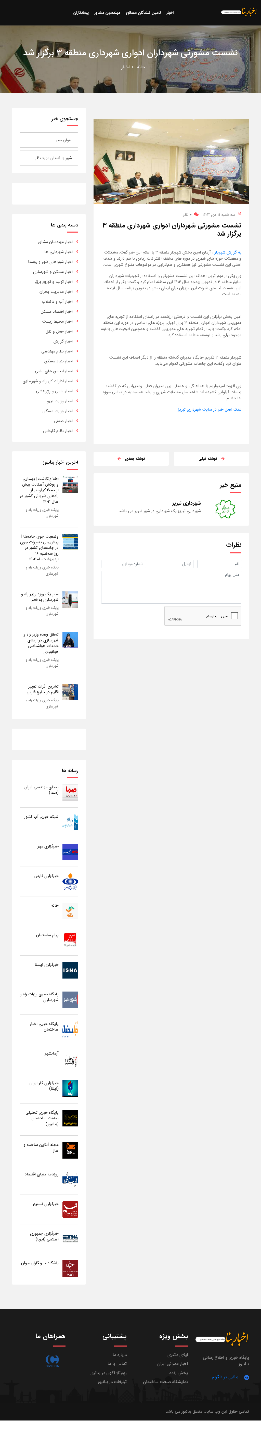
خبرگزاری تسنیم (46, 1204)
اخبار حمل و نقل (59, 331)
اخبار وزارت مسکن (58, 411)
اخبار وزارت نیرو (60, 401)
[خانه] (70, 911)
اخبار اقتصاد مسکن (57, 311)
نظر (187, 214)
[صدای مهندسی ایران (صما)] (70, 792)
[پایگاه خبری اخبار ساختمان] (70, 1029)
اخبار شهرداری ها (58, 252)
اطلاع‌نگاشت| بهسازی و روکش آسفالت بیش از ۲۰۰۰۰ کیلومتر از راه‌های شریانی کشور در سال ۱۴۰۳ (39, 490)
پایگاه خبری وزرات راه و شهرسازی (39, 997)
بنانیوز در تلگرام (225, 1377)
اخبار (125, 67)
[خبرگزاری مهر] (70, 851)
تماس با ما (117, 1363)
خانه (141, 67)
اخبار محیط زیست (57, 321)
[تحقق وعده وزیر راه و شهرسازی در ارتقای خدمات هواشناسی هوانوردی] (70, 640)
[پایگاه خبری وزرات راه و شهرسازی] (70, 999)
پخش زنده (178, 1372)
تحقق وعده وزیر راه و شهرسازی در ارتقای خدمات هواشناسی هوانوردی (41, 643)
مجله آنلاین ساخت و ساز (41, 1147)
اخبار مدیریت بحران (56, 291)
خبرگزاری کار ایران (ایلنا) (44, 1086)
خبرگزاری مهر (48, 846)
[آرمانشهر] (70, 1059)
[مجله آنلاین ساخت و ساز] (70, 1150)
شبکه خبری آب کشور (41, 817)
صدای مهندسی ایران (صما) (41, 790)
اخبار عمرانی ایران (172, 1363)
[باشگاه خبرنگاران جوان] (70, 1268)
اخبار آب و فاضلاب (57, 301)
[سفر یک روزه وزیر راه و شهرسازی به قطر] (70, 599)
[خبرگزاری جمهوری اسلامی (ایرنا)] (70, 1239)
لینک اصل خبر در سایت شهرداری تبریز (209, 409)
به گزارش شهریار (227, 252)
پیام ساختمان (47, 935)
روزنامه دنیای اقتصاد (42, 1174)
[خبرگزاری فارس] (70, 881)
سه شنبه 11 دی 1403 (218, 214)
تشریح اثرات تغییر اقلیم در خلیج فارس (43, 689)
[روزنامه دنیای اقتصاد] (70, 1179)
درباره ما (120, 1354)
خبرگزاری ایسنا (47, 964)
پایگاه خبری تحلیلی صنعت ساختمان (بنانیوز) (42, 1118)
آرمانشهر (52, 1053)
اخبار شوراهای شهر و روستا (50, 262)
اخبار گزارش (63, 341)
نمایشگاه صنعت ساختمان (165, 1381)
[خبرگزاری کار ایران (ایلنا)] (70, 1088)
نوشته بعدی (135, 458)
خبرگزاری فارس (46, 876)
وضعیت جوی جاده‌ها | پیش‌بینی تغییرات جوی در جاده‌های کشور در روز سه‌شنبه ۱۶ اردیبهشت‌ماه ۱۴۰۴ (39, 548)
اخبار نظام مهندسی (57, 351)
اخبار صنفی (63, 421)
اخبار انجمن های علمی (54, 371)
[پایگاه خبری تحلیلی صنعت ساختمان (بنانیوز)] (70, 1118)
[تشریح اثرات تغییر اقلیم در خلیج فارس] (70, 692)
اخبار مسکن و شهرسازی (53, 272)
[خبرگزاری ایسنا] (70, 970)
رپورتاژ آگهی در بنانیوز (108, 1372)
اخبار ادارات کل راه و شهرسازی (48, 381)
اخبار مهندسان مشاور (55, 242)
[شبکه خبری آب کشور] (70, 822)
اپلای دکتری (177, 1354)
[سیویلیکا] (52, 1361)
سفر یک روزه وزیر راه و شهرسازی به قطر (40, 597)
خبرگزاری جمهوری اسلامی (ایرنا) (44, 1236)
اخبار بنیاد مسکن (58, 361)
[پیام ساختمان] (70, 940)
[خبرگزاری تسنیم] (70, 1209)
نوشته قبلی (208, 458)
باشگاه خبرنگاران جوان (40, 1263)
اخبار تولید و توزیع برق (54, 281)
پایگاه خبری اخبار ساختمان (44, 1027)
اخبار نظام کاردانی (58, 431)
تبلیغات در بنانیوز (112, 1381)
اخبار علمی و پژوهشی (54, 391)
